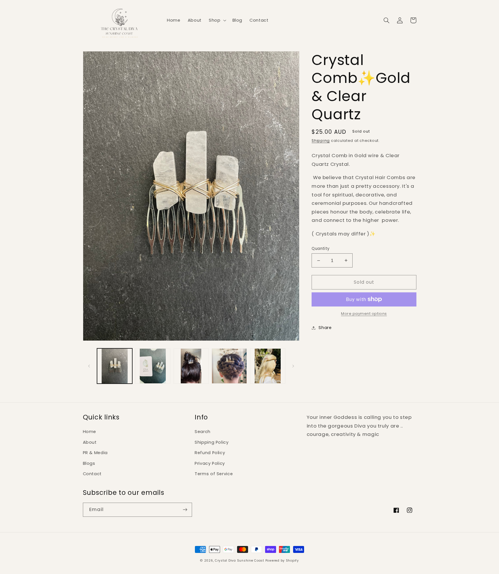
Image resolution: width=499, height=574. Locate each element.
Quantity (320, 248)
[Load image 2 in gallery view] (152, 366)
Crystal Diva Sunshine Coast (239, 560)
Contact (92, 474)
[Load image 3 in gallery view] (191, 366)
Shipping (321, 140)
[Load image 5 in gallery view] (267, 366)
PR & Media (95, 453)
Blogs (89, 463)
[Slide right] (293, 366)
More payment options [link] (364, 313)
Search (203, 431)
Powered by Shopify (282, 560)
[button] (216, 20)
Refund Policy (210, 453)
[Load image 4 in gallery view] (229, 366)
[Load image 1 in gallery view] (114, 366)
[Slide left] (89, 366)
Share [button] (325, 327)
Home (89, 431)
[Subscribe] (184, 510)
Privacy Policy (210, 463)
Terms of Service (214, 474)
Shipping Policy (211, 442)
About (90, 442)
